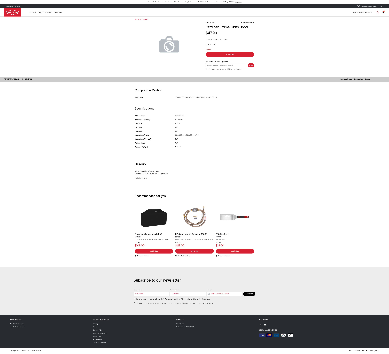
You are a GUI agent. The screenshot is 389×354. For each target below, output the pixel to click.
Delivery (367, 79)
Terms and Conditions (172, 299)
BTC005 (218, 237)
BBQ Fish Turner (223, 234)
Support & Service (44, 12)
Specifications (358, 79)
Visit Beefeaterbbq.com (17, 327)
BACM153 (138, 237)
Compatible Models (346, 79)
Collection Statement (201, 299)
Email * (209, 290)
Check (251, 65)
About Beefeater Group (17, 324)
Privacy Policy (186, 299)
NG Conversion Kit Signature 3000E (191, 234)
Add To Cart (230, 54)
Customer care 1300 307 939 (185, 327)
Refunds (95, 327)
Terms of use (97, 336)
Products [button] (33, 12)
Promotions (58, 12)
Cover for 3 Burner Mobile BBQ (148, 234)
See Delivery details (141, 178)
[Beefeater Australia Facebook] (261, 325)
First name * (138, 290)
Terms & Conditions (354, 351)
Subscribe (249, 294)
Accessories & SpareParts (12, 6)
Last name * (174, 290)
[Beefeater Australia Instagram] (266, 325)
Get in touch (180, 324)
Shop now (238, 2)
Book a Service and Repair (368, 6)
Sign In (382, 6)
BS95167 (177, 237)
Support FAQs (97, 330)
